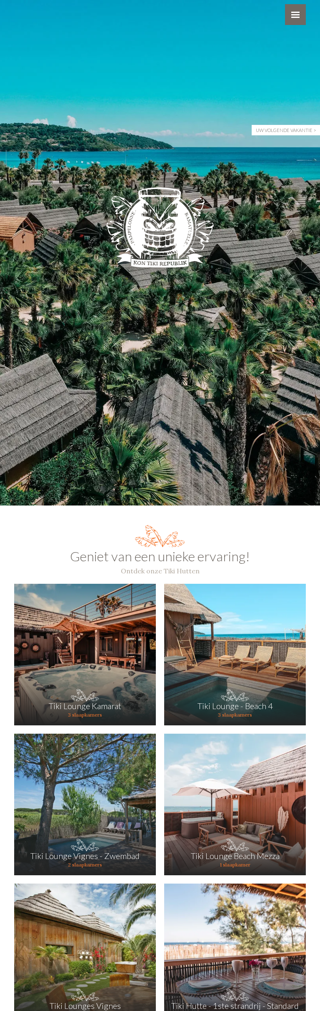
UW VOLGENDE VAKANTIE (284, 130)
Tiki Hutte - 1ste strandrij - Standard (235, 1006)
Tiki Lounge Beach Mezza (235, 856)
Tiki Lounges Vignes (85, 1006)
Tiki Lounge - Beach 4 (235, 706)
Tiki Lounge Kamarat (85, 706)
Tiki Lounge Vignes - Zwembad (85, 856)
